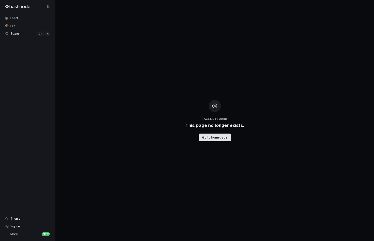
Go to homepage (214, 137)
